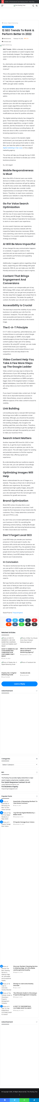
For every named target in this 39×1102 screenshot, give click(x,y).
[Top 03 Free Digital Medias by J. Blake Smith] (7, 816)
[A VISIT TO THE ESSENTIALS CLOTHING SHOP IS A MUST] (7, 1010)
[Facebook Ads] (28, 666)
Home (5, 23)
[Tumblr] (28, 620)
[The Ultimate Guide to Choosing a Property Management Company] (7, 998)
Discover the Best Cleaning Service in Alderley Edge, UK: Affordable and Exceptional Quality (25, 968)
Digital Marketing (13, 23)
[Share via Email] (28, 624)
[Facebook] (9, 620)
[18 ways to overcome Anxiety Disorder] (7, 987)
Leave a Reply (19, 684)
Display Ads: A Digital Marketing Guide (9, 674)
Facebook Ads (25, 673)
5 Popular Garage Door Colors (23, 822)
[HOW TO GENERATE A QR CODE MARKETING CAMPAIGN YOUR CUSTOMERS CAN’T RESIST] (10, 642)
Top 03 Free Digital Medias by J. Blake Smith (24, 814)
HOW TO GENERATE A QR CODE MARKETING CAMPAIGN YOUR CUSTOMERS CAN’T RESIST (10, 652)
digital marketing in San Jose (12, 148)
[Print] (34, 624)
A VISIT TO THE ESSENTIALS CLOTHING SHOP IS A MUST (22, 1007)
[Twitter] (15, 620)
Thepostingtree (17, 613)
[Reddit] (9, 624)
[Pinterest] (34, 620)
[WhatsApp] (21, 624)
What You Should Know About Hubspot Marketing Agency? (28, 650)
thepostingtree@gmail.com (9, 789)
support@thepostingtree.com (10, 784)
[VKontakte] (15, 624)
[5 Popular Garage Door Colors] (7, 892)
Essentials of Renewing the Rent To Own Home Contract (25, 802)
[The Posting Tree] (19, 5)
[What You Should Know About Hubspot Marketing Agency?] (28, 642)
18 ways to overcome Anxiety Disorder (23, 985)
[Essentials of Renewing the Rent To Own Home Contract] (7, 806)
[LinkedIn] (21, 620)
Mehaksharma (7, 38)
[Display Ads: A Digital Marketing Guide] (10, 666)
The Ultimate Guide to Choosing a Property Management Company (25, 994)
